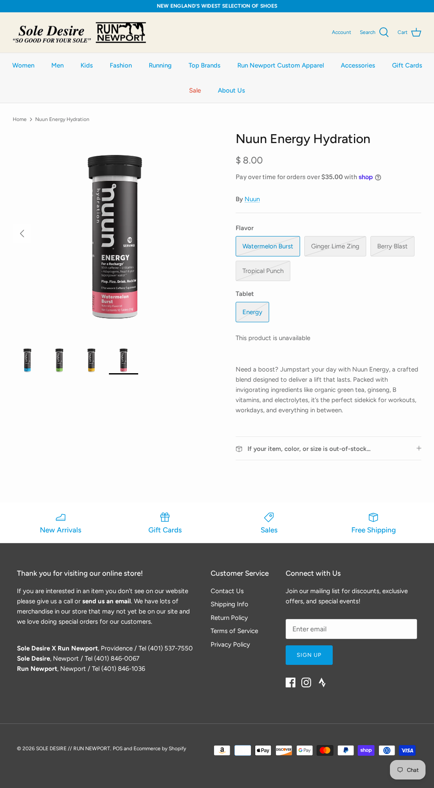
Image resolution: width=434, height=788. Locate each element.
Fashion (121, 65)
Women (23, 65)
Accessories (358, 65)
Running (160, 65)
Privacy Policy (230, 644)
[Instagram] (306, 682)
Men (57, 65)
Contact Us (227, 591)
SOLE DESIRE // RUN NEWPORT (73, 748)
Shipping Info (229, 604)
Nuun (252, 199)
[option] (115, 233)
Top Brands (204, 65)
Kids (87, 65)
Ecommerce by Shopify (160, 748)
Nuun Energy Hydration (62, 119)
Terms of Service (234, 631)
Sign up (309, 655)
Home (20, 119)
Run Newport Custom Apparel (280, 65)
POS (117, 748)
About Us (231, 90)
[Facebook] (290, 682)
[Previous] (22, 233)
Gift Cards (407, 65)
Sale (195, 90)
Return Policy (229, 618)
